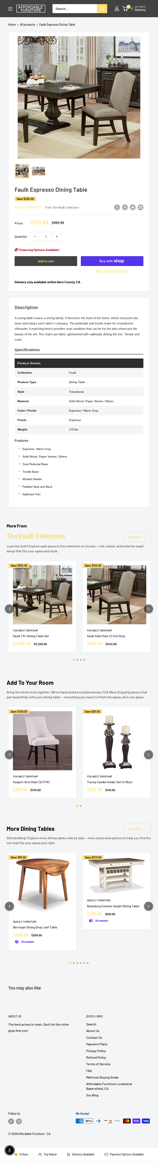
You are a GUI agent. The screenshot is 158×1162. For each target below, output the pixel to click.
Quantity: (21, 236)
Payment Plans (96, 1044)
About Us (92, 1031)
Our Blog (92, 1095)
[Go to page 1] (74, 660)
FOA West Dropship (28, 207)
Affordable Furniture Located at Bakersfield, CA (109, 1086)
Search (91, 1024)
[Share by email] (140, 207)
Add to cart (46, 261)
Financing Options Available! (39, 250)
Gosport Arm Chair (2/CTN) (31, 782)
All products (27, 24)
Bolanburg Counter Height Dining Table (113, 906)
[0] (125, 8)
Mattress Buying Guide (102, 1077)
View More (135, 537)
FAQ (89, 1071)
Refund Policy (96, 1057)
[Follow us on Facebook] (11, 1121)
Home (12, 24)
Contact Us (94, 1037)
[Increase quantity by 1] (56, 236)
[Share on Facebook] (117, 207)
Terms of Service (98, 1064)
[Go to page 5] (84, 963)
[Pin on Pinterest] (125, 207)
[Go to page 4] (84, 660)
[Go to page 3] (81, 660)
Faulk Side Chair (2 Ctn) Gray (106, 636)
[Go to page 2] (77, 660)
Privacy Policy (96, 1051)
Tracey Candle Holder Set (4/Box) (109, 782)
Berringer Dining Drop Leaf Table (35, 927)
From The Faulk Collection (62, 207)
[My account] (117, 8)
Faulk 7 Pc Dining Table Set (31, 636)
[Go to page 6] (88, 963)
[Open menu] (10, 8)
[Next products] (148, 608)
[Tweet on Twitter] (133, 207)
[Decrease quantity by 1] (35, 236)
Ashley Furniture (25, 921)
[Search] (102, 8)
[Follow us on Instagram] (19, 1121)
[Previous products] (9, 608)
